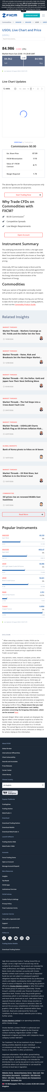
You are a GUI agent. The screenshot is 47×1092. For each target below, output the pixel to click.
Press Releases (7, 766)
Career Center (7, 770)
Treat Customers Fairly (9, 908)
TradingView (6, 804)
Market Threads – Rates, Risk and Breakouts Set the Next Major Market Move (21, 356)
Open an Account (8, 862)
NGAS (4, 592)
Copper (5, 606)
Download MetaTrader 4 (10, 832)
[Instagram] (22, 938)
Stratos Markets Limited (19, 986)
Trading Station (7, 809)
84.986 (41, 564)
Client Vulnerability (8, 757)
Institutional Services (9, 889)
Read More (23, 514)
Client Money (6, 774)
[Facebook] (4, 938)
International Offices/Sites (11, 753)
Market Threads (10, 327)
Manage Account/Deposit (10, 866)
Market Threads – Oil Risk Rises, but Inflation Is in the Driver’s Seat (20, 474)
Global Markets (10, 446)
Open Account (32, 15)
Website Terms (7, 1073)
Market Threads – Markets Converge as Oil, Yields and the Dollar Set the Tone (22, 332)
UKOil (45, 22)
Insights (4, 876)
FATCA (4, 1078)
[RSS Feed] (28, 938)
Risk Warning (35, 1075)
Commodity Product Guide (25, 304)
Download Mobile (8, 827)
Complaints (25, 1075)
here (16, 712)
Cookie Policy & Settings (10, 899)
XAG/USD (5, 535)
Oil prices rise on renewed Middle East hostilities (22, 498)
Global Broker (7, 748)
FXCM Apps (6, 885)
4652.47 (41, 549)
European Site (16, 1080)
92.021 (41, 578)
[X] (10, 938)
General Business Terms (23, 1073)
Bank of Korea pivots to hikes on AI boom (23, 449)
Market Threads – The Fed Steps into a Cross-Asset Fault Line (21, 403)
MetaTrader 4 (6, 813)
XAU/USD (5, 549)
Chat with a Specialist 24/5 (11, 919)
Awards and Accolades (9, 761)
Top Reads (5, 881)
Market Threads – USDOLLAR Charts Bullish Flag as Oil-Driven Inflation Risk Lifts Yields (22, 427)
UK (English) (7, 785)
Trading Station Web (9, 842)
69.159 (41, 535)
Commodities (6, 22)
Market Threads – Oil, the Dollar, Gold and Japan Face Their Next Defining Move (23, 379)
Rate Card (36, 1073)
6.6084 (41, 606)
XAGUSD (18, 22)
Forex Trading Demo (9, 857)
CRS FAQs (11, 1078)
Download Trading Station (11, 823)
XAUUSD (28, 22)
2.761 (42, 592)
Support (5, 923)
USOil (37, 22)
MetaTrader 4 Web (8, 846)
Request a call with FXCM (10, 928)
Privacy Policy (7, 904)
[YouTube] (16, 938)
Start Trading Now (23, 195)
